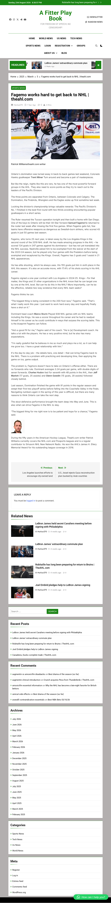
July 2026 (16, 719)
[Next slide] (101, 2)
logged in (30, 500)
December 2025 (19, 758)
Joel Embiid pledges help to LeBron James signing (76, 2)
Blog (64, 53)
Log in (15, 875)
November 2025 (19, 764)
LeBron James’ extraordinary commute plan (57, 63)
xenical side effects (21, 694)
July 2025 (16, 786)
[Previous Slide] (97, 2)
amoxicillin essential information (27, 685)
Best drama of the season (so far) (63, 674)
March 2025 (17, 809)
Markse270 (18, 105)
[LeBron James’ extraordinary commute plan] (28, 67)
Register (16, 870)
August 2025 (18, 781)
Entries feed (17, 881)
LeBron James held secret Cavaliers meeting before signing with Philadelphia (47, 632)
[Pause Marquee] (98, 65)
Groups (81, 45)
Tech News (76, 38)
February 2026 (18, 747)
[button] (91, 897)
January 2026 (18, 752)
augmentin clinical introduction (26, 680)
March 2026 (17, 741)
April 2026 (16, 736)
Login (48, 45)
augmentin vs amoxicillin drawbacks (28, 674)
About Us (49, 53)
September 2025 (19, 775)
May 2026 (16, 730)
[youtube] (25, 19)
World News (46, 38)
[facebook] (10, 19)
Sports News (33, 45)
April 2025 (16, 803)
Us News (61, 38)
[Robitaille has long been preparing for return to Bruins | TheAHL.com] (87, 67)
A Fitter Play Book (55, 15)
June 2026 (17, 724)
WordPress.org (19, 892)
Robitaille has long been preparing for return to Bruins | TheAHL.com (43, 644)
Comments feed (19, 887)
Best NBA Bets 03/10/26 (59, 699)
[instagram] (14, 19)
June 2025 (17, 792)
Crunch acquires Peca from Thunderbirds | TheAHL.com (69, 680)
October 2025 (18, 769)
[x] (17, 19)
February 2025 (18, 814)
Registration (62, 45)
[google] (21, 19)
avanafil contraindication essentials (28, 699)
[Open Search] (96, 46)
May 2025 (16, 797)
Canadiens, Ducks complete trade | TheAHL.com (34, 655)
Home (32, 38)
